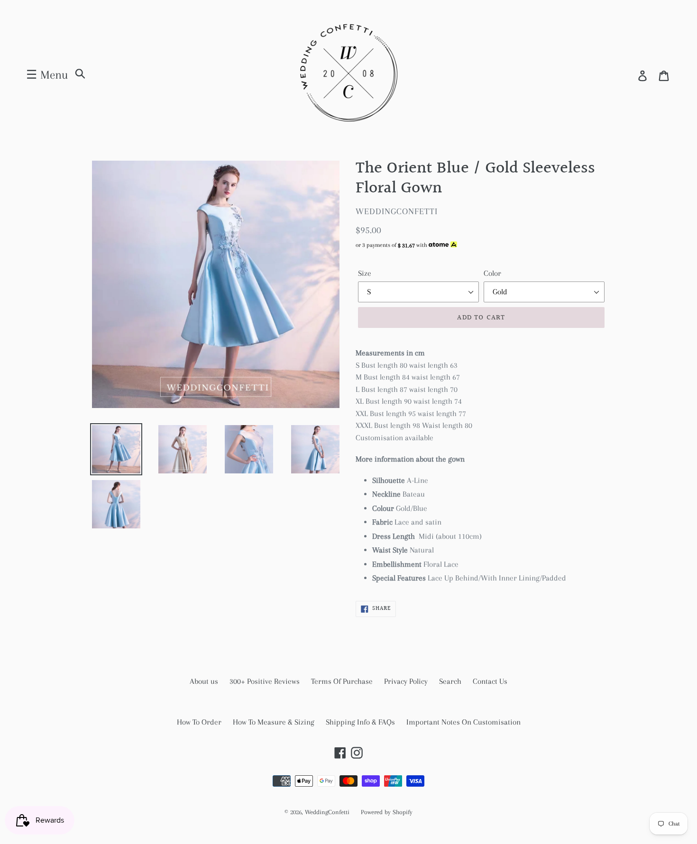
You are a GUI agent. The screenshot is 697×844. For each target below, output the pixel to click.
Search (450, 681)
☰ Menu (47, 75)
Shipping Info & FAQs (360, 721)
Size (364, 273)
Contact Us (490, 681)
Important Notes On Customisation (463, 721)
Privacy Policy (406, 681)
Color (492, 273)
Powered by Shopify (387, 812)
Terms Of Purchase (342, 681)
